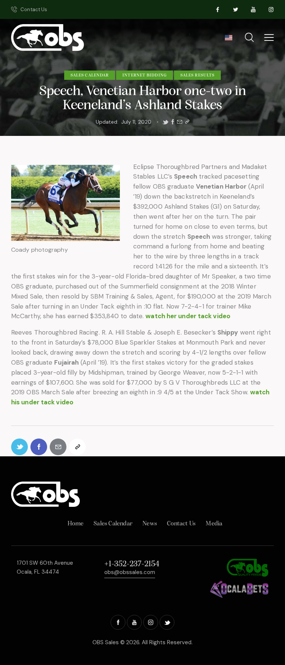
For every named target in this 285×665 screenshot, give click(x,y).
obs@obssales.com (129, 572)
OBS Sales (105, 642)
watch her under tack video (187, 316)
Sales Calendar (90, 75)
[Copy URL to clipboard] (187, 122)
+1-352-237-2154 (131, 564)
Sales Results (197, 75)
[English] (228, 40)
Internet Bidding (144, 75)
